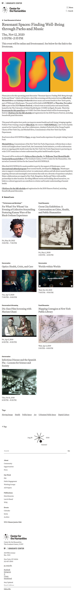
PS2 (5, 478)
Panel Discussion (9, 20)
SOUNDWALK (51, 125)
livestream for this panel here (13, 110)
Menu (71, 7)
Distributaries (9, 496)
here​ (28, 137)
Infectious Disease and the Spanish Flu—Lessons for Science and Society (19, 362)
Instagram (7, 572)
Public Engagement (10, 481)
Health (17, 414)
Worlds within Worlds (49, 266)
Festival (18, 20)
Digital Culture (63, 414)
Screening (15, 305)
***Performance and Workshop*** (12, 203)
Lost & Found (8, 499)
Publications (8, 493)
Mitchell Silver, (8, 144)
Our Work (7, 475)
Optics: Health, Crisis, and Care (17, 266)
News (6, 470)
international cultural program (14, 168)
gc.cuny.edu (8, 565)
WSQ (5, 502)
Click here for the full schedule (20, 113)
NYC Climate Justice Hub (12, 522)
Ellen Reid (30, 125)
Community (8, 463)
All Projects (8, 488)
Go (69, 451)
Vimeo (6, 576)
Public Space (27, 414)
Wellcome (56, 168)
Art (35, 414)
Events (6, 507)
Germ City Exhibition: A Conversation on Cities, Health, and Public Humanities (54, 209)
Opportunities (9, 467)
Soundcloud (8, 578)
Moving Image (7, 414)
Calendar (7, 511)
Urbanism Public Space (47, 414)
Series (6, 514)
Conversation (6, 263)
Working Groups (9, 484)
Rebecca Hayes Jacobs (33, 156)
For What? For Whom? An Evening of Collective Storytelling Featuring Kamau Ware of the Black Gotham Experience (18, 211)
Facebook (7, 570)
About (6, 460)
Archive (6, 517)
